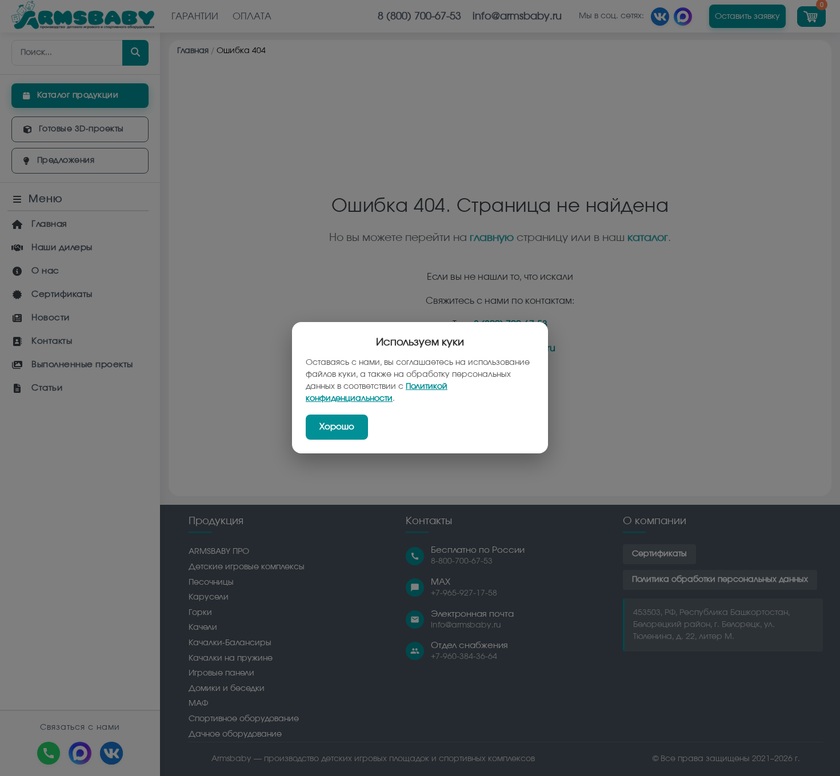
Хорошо (336, 427)
